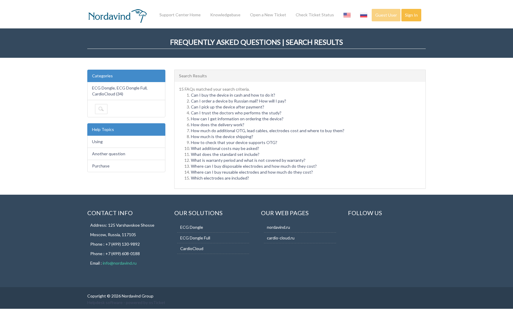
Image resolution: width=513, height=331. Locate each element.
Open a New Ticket (268, 14)
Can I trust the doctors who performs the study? (236, 112)
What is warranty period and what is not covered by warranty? (248, 160)
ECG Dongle (191, 227)
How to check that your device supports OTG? (234, 142)
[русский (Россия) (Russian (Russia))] (364, 15)
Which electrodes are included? (220, 177)
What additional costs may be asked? (225, 148)
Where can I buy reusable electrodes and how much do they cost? (252, 172)
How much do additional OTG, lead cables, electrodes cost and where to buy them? (267, 130)
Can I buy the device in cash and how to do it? (233, 94)
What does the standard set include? (225, 154)
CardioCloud (191, 248)
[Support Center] (117, 16)
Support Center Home (180, 14)
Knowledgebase (225, 14)
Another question (108, 153)
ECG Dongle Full (195, 237)
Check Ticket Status (315, 14)
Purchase (101, 165)
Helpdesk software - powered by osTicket (126, 302)
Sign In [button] (411, 14)
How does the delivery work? (217, 124)
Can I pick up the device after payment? (227, 106)
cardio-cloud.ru (280, 237)
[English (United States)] (347, 15)
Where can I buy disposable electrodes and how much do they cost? (254, 166)
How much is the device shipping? (222, 136)
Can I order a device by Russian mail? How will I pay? (238, 100)
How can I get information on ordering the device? (237, 118)
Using (97, 141)
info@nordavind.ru (120, 263)
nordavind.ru (278, 227)
